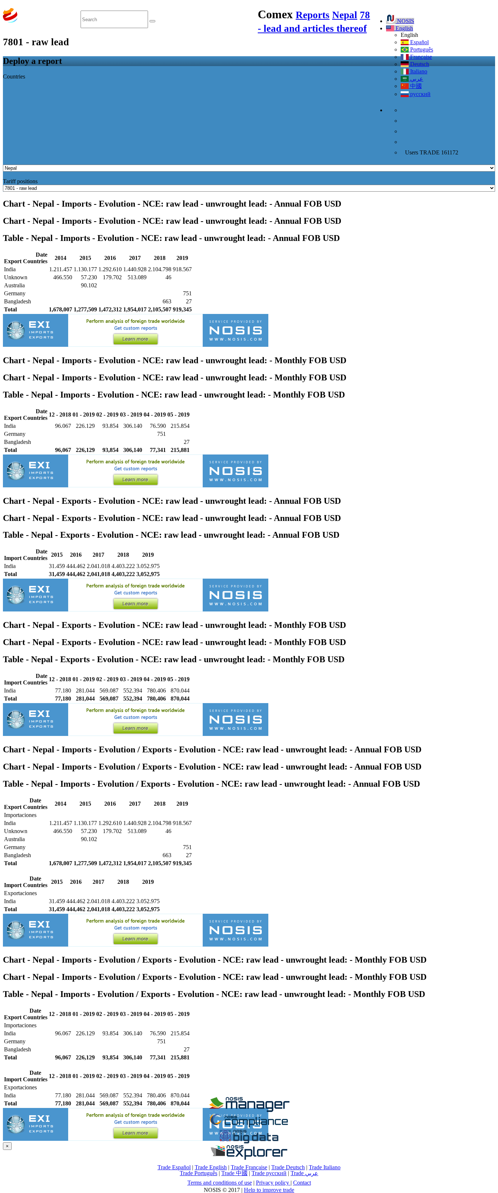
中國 (415, 86)
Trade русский (269, 1173)
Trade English (211, 1167)
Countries (14, 76)
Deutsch (419, 64)
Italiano (418, 71)
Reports (313, 14)
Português (421, 49)
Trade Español (174, 1167)
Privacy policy (273, 1182)
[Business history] (249, 1110)
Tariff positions (20, 181)
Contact (302, 1182)
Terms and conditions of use (219, 1182)
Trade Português (198, 1173)
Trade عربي (304, 1173)
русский (420, 94)
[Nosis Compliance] (249, 1126)
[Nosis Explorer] (249, 1158)
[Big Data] (249, 1142)
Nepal (344, 14)
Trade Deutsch (288, 1167)
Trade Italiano (325, 1167)
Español (419, 42)
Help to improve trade (269, 1190)
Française (420, 57)
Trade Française (249, 1167)
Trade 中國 (234, 1173)
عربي (416, 79)
